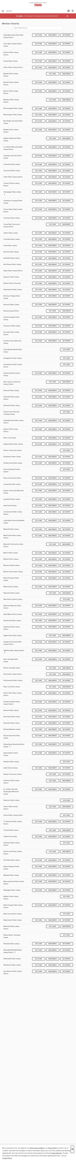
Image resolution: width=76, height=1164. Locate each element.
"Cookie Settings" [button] (56, 1153)
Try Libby (19, 16)
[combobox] (34, 11)
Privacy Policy (52, 1148)
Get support (66, 35)
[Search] (2, 11)
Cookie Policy (7, 1158)
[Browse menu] (73, 11)
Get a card (38, 35)
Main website (52, 35)
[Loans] (68, 11)
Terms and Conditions (37, 1148)
